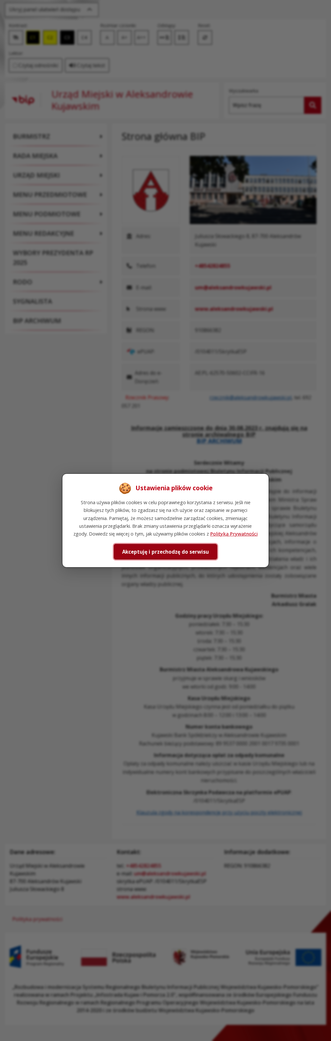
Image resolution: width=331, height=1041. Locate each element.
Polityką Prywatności (234, 533)
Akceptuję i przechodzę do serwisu (165, 551)
